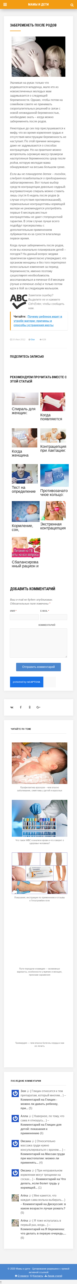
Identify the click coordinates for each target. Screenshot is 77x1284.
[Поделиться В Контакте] (12, 364)
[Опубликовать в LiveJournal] (34, 364)
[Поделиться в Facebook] (17, 364)
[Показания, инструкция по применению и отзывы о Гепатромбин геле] (39, 893)
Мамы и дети (38, 4)
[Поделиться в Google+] (39, 364)
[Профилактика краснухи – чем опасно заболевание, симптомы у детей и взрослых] (39, 782)
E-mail (44, 611)
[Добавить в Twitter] (23, 364)
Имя (13, 611)
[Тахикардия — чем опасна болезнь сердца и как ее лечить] (39, 1038)
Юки (32, 339)
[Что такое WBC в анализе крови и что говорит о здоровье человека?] (39, 835)
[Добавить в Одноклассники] (28, 364)
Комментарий (46, 625)
